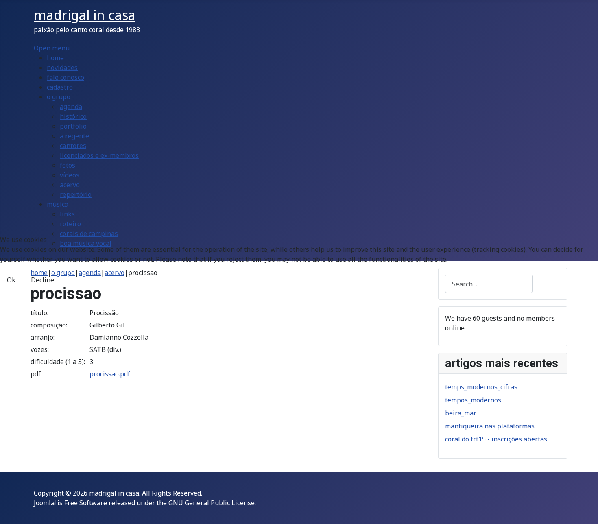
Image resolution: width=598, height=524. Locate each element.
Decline (42, 279)
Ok (11, 279)
